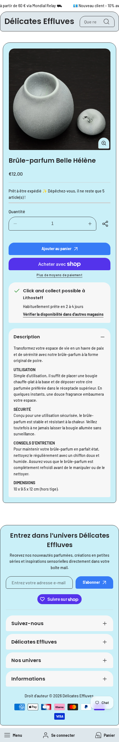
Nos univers (26, 660)
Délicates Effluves (34, 641)
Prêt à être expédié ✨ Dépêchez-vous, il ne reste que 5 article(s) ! (56, 194)
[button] (104, 735)
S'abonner (91, 582)
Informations (28, 678)
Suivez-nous (27, 623)
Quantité (17, 211)
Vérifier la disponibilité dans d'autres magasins (63, 314)
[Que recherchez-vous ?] (106, 21)
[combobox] (97, 21)
